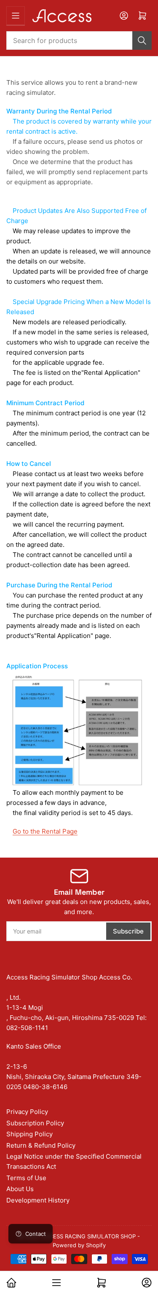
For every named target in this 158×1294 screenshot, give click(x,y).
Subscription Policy (35, 1123)
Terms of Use (26, 1178)
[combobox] (79, 40)
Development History (38, 1200)
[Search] (142, 40)
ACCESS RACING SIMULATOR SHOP (89, 1236)
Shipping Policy (29, 1134)
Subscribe (128, 931)
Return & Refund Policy (40, 1145)
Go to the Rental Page (45, 831)
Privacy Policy (27, 1112)
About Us (20, 1189)
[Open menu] (15, 15)
